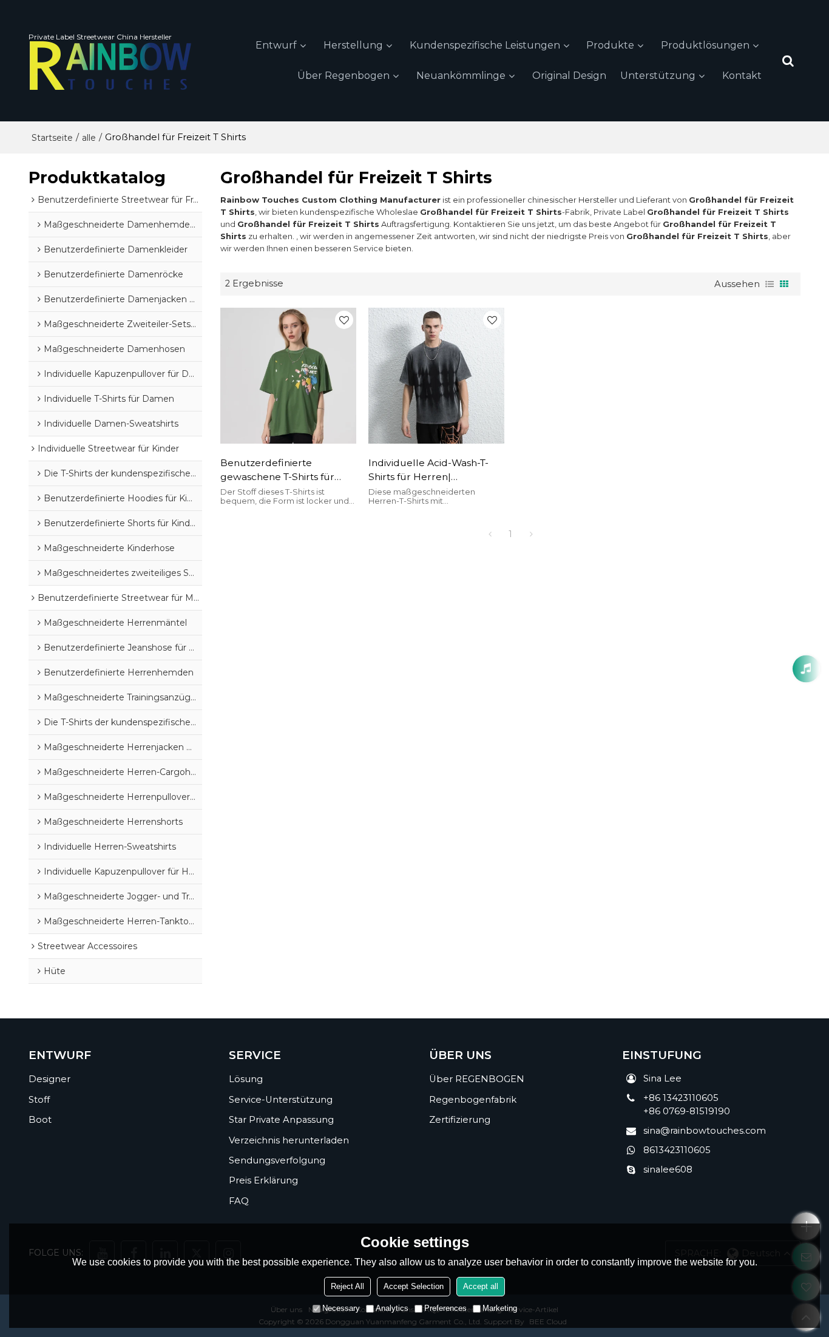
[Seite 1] (490, 534)
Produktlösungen (705, 45)
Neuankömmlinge (461, 75)
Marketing (499, 1308)
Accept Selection (414, 1286)
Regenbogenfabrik (472, 1099)
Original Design (569, 75)
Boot (40, 1119)
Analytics (392, 1308)
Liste (769, 284)
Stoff (39, 1099)
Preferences (445, 1308)
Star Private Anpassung (281, 1119)
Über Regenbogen (343, 75)
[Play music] (806, 668)
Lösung (246, 1079)
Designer (49, 1079)
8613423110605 (677, 1150)
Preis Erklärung (263, 1180)
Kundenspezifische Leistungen (485, 45)
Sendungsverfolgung (277, 1160)
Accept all (480, 1286)
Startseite (52, 137)
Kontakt (742, 75)
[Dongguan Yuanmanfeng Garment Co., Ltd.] (110, 65)
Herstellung (353, 45)
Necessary (341, 1308)
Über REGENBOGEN (476, 1079)
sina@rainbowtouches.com (704, 1130)
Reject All (347, 1286)
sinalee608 (667, 1169)
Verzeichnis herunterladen (289, 1140)
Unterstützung (657, 75)
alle (89, 137)
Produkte (610, 45)
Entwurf (276, 45)
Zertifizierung (459, 1119)
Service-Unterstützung (281, 1099)
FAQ (239, 1201)
